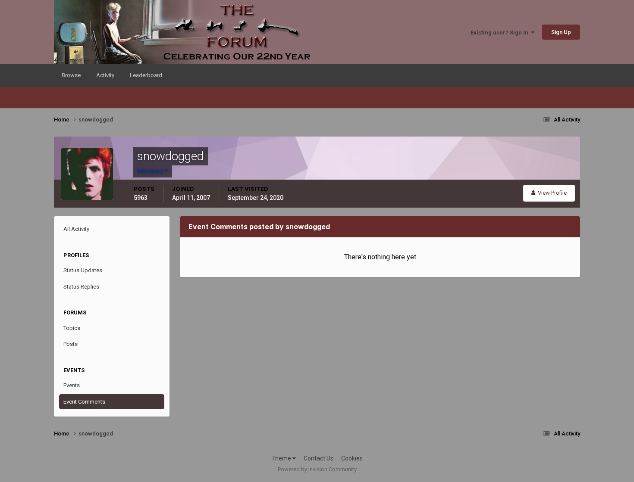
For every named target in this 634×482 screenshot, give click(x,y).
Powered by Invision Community (317, 469)
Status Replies (81, 286)
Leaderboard (146, 75)
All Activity (76, 229)
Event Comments (84, 401)
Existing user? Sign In (501, 32)
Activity (105, 75)
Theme (281, 458)
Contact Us (318, 458)
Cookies (352, 458)
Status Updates (82, 270)
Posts (70, 344)
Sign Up (561, 32)
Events (71, 385)
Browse (71, 75)
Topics (71, 328)
